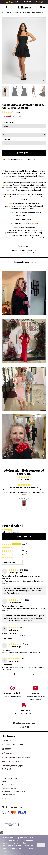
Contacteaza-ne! (9, 778)
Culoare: (8, 122)
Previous (4, 51)
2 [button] (19, 674)
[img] (24, 477)
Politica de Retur (8, 785)
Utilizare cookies (8, 795)
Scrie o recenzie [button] (24, 536)
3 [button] (24, 674)
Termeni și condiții (9, 788)
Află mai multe (9, 851)
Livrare (4, 781)
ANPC (4, 798)
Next (44, 51)
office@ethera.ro (10, 761)
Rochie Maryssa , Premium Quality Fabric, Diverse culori (26, 12)
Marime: (6, 131)
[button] (7, 112)
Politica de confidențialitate (13, 791)
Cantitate (6, 139)
